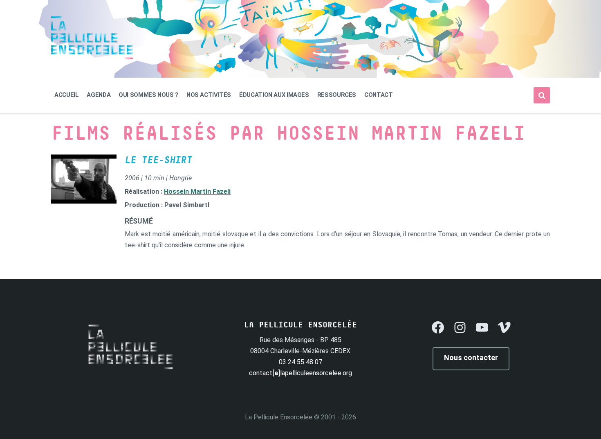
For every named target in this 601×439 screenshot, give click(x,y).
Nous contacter (471, 357)
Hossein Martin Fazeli (197, 191)
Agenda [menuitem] (98, 95)
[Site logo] (92, 57)
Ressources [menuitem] (336, 95)
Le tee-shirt (158, 160)
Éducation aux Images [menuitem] (274, 95)
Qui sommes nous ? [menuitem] (148, 95)
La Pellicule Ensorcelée (278, 417)
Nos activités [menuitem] (208, 95)
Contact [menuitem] (378, 95)
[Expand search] (542, 95)
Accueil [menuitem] (66, 95)
